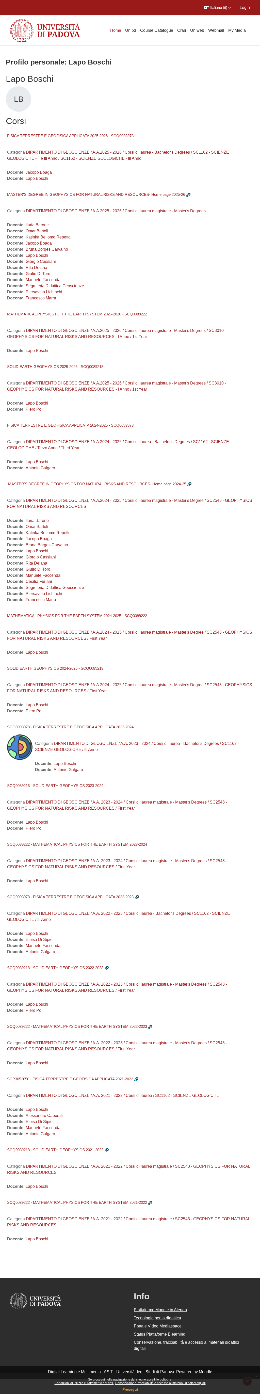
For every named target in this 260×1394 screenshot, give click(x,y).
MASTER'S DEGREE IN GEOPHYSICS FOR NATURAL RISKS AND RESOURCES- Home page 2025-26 (96, 194)
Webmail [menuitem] (216, 30)
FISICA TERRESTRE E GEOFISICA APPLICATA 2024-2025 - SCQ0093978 (70, 425)
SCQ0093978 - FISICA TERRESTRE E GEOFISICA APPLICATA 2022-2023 (70, 897)
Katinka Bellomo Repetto (48, 237)
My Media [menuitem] (237, 30)
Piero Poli (34, 409)
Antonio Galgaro (40, 468)
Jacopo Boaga (39, 172)
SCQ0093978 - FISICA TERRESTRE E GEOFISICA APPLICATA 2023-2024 (70, 727)
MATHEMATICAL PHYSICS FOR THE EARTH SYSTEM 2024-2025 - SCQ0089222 (77, 616)
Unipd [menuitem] (130, 30)
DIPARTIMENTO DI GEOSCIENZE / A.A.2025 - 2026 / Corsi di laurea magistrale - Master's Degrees (116, 211)
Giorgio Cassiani (41, 261)
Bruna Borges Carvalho (47, 249)
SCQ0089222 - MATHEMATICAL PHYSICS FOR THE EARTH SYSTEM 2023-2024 (77, 844)
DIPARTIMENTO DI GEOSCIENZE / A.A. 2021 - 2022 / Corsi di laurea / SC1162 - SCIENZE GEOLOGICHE (122, 1095)
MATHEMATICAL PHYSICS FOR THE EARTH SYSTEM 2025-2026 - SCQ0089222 (77, 314)
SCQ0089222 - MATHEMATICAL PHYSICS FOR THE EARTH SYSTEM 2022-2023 (77, 1026)
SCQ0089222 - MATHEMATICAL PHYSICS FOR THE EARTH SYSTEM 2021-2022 (77, 1202)
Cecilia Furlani (39, 581)
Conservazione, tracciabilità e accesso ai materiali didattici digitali (160, 1383)
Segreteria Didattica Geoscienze (55, 286)
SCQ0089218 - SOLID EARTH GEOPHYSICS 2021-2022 (55, 1150)
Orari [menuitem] (181, 30)
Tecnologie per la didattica (157, 1318)
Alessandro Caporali (44, 1115)
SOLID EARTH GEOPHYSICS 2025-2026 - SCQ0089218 (55, 366)
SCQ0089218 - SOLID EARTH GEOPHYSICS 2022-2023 (55, 968)
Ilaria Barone (37, 225)
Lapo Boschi (37, 178)
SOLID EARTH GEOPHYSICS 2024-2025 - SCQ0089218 (55, 668)
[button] (217, 7)
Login (245, 7)
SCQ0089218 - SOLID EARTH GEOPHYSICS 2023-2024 (55, 785)
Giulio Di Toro (38, 273)
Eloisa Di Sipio (39, 939)
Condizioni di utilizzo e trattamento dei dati (84, 1383)
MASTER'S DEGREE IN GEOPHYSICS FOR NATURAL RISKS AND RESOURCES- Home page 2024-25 (96, 484)
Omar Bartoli (37, 231)
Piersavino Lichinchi (44, 292)
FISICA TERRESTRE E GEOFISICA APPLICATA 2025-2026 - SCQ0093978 (70, 136)
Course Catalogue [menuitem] (156, 30)
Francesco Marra (41, 298)
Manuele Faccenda (43, 280)
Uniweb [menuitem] (197, 30)
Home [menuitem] (115, 30)
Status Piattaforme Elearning (159, 1334)
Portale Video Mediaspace (158, 1326)
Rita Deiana (36, 267)
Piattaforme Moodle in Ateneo (160, 1310)
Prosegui (130, 1389)
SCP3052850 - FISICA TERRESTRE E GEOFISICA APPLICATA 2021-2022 (70, 1079)
